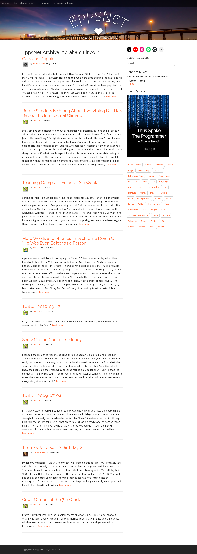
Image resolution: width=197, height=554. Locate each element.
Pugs (166, 204)
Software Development (138, 215)
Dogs (130, 170)
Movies (153, 193)
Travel (143, 221)
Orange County (143, 198)
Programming (154, 204)
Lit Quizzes (43, 3)
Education (158, 170)
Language (163, 181)
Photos (169, 198)
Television (132, 221)
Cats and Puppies (39, 58)
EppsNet (39, 549)
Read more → (113, 96)
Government (164, 176)
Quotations (133, 209)
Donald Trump (143, 170)
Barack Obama (134, 164)
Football (151, 176)
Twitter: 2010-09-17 (41, 306)
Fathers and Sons (135, 176)
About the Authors (23, 3)
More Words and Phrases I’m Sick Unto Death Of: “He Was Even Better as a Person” (69, 240)
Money (143, 193)
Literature (139, 187)
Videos (131, 226)
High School (133, 181)
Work (151, 226)
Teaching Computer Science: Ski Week (59, 182)
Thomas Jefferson (40, 452)
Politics (141, 204)
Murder (164, 193)
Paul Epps (37, 120)
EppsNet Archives (63, 3)
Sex (163, 209)
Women (141, 226)
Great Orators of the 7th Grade (51, 499)
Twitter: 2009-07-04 (41, 395)
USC (162, 221)
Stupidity (166, 215)
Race (144, 209)
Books (148, 164)
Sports (155, 215)
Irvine (145, 181)
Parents (158, 198)
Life (129, 187)
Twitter (153, 221)
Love (165, 187)
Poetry (131, 204)
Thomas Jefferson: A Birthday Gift (54, 447)
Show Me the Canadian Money (52, 339)
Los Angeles (153, 187)
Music (130, 198)
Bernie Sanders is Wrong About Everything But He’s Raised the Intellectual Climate (72, 113)
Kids (153, 181)
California (159, 164)
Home (5, 3)
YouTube (162, 226)
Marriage (132, 193)
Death (170, 164)
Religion (153, 209)
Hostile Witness (39, 63)
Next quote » (133, 83)
